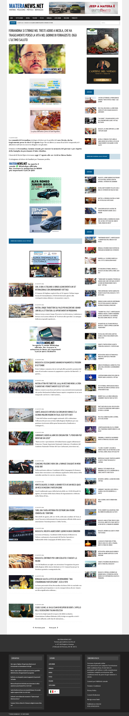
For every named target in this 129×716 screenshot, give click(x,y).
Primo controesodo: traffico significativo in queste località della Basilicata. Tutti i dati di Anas (108, 293)
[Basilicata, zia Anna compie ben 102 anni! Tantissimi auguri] (90, 133)
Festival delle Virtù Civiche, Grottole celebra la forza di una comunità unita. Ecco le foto (108, 336)
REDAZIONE (66, 18)
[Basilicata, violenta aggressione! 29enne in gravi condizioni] (21, 540)
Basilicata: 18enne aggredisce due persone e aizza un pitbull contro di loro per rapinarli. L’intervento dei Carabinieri (109, 179)
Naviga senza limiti (93, 699)
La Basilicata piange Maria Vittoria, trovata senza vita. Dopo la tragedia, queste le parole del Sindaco (107, 543)
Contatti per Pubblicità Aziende (97, 681)
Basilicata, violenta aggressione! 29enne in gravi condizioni (57, 531)
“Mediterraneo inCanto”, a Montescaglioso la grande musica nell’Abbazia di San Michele (109, 239)
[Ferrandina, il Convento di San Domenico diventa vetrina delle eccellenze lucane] (90, 442)
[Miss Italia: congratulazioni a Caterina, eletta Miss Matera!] (90, 421)
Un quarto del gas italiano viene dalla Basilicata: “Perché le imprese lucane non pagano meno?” (108, 325)
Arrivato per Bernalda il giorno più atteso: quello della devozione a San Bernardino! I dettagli (109, 367)
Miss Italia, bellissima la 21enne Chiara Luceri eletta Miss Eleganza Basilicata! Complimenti (108, 110)
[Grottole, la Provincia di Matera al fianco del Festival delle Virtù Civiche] (90, 202)
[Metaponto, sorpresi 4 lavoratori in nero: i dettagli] (90, 483)
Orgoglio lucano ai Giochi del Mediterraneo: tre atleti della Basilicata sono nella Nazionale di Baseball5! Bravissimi (109, 303)
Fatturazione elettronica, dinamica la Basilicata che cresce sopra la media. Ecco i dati (108, 271)
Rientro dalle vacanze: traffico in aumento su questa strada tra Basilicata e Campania (109, 460)
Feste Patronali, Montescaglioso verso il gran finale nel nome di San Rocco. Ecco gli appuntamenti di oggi (108, 388)
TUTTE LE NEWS (19, 18)
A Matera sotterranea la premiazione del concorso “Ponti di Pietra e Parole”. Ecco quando (108, 100)
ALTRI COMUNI (57, 18)
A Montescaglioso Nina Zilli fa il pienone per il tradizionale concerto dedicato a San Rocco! (109, 429)
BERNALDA (49, 18)
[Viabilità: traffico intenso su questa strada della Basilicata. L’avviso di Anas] (90, 348)
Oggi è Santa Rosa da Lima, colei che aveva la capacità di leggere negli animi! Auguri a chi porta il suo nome (108, 408)
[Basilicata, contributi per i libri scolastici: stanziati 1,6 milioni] (21, 567)
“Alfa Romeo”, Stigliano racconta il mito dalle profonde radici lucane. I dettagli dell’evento (108, 120)
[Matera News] (26, 6)
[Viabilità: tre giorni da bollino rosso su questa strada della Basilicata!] (90, 566)
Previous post (40, 628)
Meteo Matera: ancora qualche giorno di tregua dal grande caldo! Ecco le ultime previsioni (108, 553)
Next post (52, 628)
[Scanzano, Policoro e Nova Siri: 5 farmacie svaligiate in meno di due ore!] (21, 472)
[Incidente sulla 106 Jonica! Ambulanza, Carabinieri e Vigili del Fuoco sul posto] (90, 400)
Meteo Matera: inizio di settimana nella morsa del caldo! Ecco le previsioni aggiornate (108, 356)
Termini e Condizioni (94, 686)
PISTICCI (42, 18)
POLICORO (35, 18)
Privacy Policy (91, 690)
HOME (11, 18)
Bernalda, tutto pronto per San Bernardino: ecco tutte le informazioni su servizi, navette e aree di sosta (108, 470)
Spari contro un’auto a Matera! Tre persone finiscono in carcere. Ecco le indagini (107, 210)
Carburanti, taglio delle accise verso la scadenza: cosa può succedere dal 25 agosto (108, 491)
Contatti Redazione (93, 695)
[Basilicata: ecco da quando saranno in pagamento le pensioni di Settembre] (21, 371)
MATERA (28, 18)
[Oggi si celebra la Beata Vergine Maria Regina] (90, 504)
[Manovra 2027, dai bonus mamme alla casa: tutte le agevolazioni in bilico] (90, 262)
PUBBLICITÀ (74, 18)
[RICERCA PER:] (109, 23)
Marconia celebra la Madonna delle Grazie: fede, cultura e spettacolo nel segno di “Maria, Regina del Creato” (109, 221)
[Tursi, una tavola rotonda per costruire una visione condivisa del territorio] (21, 519)
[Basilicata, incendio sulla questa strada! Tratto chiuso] (90, 535)
